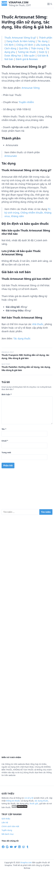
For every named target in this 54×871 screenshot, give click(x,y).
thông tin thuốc (13, 800)
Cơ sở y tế (29, 798)
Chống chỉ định (24, 44)
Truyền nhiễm (26, 102)
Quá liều (23, 48)
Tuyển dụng (7, 830)
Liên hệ (5, 822)
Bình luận (7, 394)
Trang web (6, 452)
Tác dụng (42, 41)
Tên (4, 429)
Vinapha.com (19, 2)
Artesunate (10, 155)
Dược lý (43, 52)
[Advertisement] (27, 490)
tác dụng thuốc (41, 800)
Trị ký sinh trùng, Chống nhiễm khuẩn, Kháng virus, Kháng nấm (27, 212)
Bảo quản (29, 55)
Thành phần (45, 37)
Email (5, 440)
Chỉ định (9, 44)
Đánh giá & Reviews (27, 59)
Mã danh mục (8, 834)
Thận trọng (37, 48)
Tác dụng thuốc (22, 338)
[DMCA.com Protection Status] (19, 807)
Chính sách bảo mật (10, 826)
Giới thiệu (6, 818)
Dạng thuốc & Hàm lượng (20, 41)
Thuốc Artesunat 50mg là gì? (20, 37)
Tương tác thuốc (27, 52)
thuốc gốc (34, 803)
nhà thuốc (37, 324)
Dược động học (12, 55)
